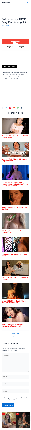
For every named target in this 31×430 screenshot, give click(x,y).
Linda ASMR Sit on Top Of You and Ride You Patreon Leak (14, 301)
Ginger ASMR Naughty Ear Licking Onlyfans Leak (14, 255)
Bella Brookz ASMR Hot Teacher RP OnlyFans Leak (15, 136)
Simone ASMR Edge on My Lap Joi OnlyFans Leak (14, 160)
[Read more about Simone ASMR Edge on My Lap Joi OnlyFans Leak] (15, 149)
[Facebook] (2, 108)
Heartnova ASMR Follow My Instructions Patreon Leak (12, 325)
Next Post (15, 337)
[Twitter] (6, 108)
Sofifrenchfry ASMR (9, 66)
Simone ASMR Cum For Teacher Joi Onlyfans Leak (15, 278)
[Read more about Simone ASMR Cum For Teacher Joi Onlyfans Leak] (15, 267)
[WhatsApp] (18, 108)
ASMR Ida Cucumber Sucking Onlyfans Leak (13, 231)
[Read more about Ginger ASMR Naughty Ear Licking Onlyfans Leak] (15, 244)
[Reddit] (14, 108)
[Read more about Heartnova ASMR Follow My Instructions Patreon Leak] (15, 314)
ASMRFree (6, 2)
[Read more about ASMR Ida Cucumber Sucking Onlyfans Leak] (15, 221)
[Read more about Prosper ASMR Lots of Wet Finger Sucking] (15, 197)
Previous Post (15, 333)
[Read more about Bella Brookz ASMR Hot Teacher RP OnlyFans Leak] (15, 126)
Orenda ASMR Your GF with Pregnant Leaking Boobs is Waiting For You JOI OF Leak (15, 184)
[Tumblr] (21, 108)
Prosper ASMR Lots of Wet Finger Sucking (14, 208)
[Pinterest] (10, 108)
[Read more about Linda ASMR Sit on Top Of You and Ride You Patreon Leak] (15, 291)
